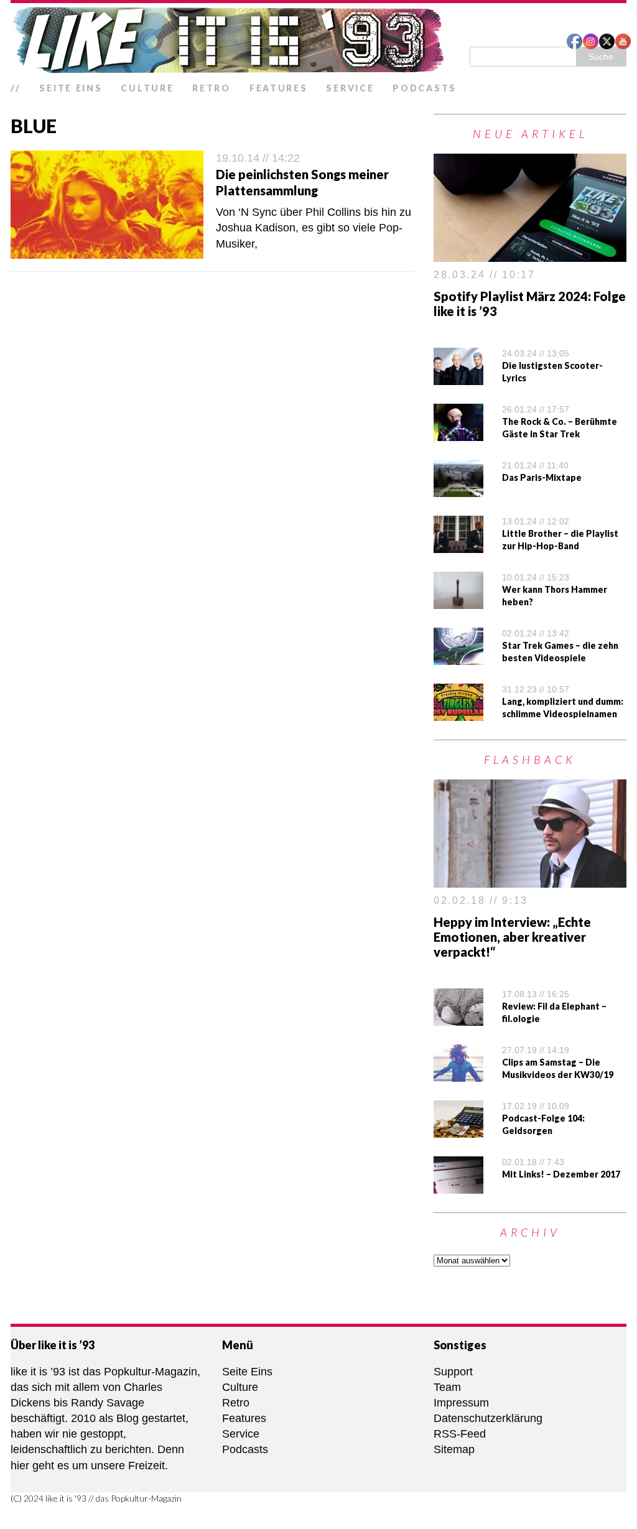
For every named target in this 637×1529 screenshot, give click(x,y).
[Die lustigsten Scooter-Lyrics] (458, 377)
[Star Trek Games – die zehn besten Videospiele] (458, 657)
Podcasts (425, 88)
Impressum (461, 1403)
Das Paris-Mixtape (542, 477)
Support (453, 1371)
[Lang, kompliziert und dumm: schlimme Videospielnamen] (458, 713)
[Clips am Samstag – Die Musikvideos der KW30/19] (458, 1073)
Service (350, 88)
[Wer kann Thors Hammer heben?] (458, 601)
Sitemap (454, 1449)
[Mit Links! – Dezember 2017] (458, 1185)
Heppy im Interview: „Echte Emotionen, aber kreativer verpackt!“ (512, 936)
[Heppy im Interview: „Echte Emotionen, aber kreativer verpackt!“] (530, 879)
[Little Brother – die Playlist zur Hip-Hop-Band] (458, 545)
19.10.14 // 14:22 (258, 158)
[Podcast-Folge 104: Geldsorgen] (458, 1129)
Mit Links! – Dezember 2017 (561, 1174)
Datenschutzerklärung (488, 1418)
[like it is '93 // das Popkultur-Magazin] (318, 40)
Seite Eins (70, 88)
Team (447, 1387)
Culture (147, 88)
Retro (211, 88)
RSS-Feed (460, 1434)
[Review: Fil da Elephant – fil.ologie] (458, 1017)
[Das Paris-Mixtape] (458, 489)
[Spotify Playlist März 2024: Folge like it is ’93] (530, 254)
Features (278, 88)
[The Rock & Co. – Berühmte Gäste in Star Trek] (458, 433)
